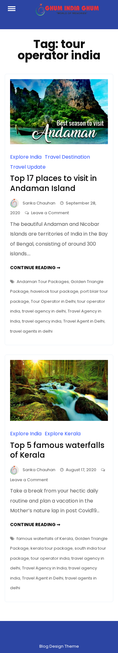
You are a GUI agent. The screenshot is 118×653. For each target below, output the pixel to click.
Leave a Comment (50, 213)
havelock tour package (54, 291)
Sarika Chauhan (39, 203)
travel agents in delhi (31, 331)
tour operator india (50, 558)
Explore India (26, 157)
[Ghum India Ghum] (67, 11)
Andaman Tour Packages (43, 282)
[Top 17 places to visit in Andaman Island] (59, 142)
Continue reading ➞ (35, 267)
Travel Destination (67, 157)
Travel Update (28, 167)
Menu (14, 8)
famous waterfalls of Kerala (45, 538)
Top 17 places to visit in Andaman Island (53, 183)
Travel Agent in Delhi (83, 321)
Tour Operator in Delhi (53, 301)
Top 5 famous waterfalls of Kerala (57, 450)
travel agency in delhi (44, 311)
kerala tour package (52, 548)
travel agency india (41, 321)
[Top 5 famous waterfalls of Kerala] (59, 419)
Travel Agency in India (44, 568)
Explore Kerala (63, 433)
